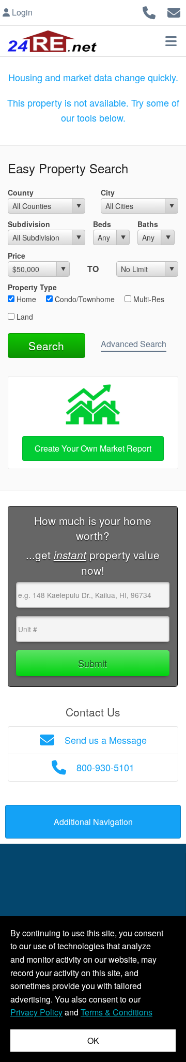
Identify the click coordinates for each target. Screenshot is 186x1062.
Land (23, 316)
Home (25, 299)
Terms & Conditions (116, 1012)
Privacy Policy (36, 1012)
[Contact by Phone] (149, 11)
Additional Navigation (93, 822)
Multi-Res (147, 299)
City (108, 192)
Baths (147, 224)
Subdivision (29, 224)
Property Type (32, 287)
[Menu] (171, 40)
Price (16, 255)
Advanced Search (133, 344)
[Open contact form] (173, 11)
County (21, 192)
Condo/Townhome (84, 299)
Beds (102, 224)
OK (93, 1040)
